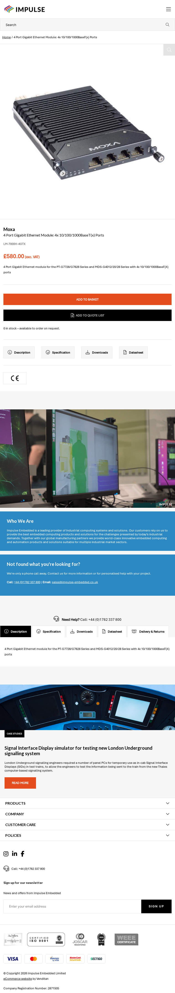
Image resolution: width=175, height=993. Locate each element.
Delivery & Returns (152, 632)
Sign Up (156, 906)
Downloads (100, 352)
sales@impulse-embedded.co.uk (75, 582)
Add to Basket (87, 299)
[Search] (167, 24)
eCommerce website (17, 979)
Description (22, 352)
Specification (61, 352)
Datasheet (136, 352)
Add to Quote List (90, 315)
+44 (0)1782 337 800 (27, 582)
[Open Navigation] (168, 9)
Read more (20, 783)
